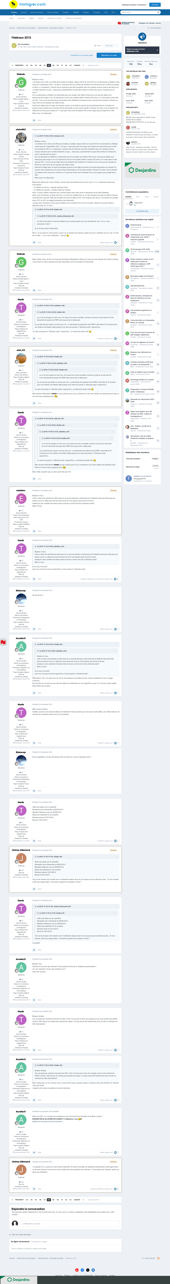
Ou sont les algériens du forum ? (142, 342)
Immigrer (86, 12)
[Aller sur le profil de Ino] (127, 390)
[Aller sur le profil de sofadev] (127, 236)
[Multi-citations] (34, 120)
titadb (102, 242)
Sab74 (132, 374)
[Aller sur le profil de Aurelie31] (21, 646)
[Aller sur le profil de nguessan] (127, 287)
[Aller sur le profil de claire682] (21, 137)
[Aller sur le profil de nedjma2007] (127, 381)
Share (98, 45)
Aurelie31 (84, 579)
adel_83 (21, 350)
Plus (113, 12)
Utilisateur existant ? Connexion (134, 5)
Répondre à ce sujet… (32, 1224)
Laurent (133, 431)
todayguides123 (140, 479)
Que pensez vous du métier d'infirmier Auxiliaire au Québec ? (142, 438)
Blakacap (90, 579)
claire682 (21, 129)
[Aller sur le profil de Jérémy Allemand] (21, 858)
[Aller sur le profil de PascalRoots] (127, 277)
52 (66, 65)
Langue (58, 1275)
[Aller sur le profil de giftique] (147, 84)
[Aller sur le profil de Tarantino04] (127, 413)
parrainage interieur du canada (142, 379)
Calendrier (21, 18)
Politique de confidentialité (83, 1275)
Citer (39, 120)
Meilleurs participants (74, 18)
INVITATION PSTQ (137, 286)
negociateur (138, 203)
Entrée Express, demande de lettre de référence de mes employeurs (141, 298)
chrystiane (25, 44)
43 (27, 65)
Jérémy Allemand (21, 850)
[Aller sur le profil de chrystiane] (14, 45)
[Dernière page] (83, 65)
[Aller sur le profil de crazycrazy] (147, 77)
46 (40, 65)
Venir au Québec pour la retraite (142, 372)
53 (70, 65)
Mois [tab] (137, 197)
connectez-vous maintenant (85, 1212)
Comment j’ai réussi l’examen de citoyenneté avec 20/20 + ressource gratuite (142, 237)
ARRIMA (76, 12)
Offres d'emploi (52, 12)
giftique (153, 83)
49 (53, 65)
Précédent (19, 65)
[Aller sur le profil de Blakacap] (21, 599)
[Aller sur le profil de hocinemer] (127, 343)
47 (44, 65)
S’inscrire (155, 5)
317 (22, 370)
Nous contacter (101, 1275)
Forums (14, 12)
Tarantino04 (134, 418)
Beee (132, 367)
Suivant (77, 65)
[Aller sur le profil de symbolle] (127, 321)
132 (22, 511)
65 (22, 611)
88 (22, 658)
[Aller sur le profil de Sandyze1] (127, 297)
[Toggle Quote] (36, 136)
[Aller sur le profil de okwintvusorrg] (127, 226)
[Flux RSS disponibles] (158, 1258)
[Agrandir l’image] (67, 235)
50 (58, 65)
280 (22, 870)
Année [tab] (147, 197)
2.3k (22, 150)
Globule (21, 74)
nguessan (134, 288)
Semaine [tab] (128, 197)
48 (49, 65)
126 (22, 94)
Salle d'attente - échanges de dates (45, 47)
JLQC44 (133, 357)
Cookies (112, 1275)
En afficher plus (142, 211)
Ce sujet (150, 12)
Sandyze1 (133, 303)
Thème (67, 1275)
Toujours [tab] (156, 197)
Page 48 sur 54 (93, 65)
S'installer (96, 12)
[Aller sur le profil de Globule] (21, 82)
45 (36, 65)
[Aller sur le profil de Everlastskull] (127, 260)
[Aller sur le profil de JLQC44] (127, 353)
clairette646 (136, 83)
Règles (31, 18)
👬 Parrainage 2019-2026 (140, 249)
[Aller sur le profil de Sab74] (127, 373)
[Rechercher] (158, 12)
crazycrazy (154, 76)
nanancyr (133, 404)
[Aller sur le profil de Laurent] (127, 427)
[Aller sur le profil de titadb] (21, 307)
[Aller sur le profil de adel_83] (21, 358)
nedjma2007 (134, 382)
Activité (23, 12)
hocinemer (134, 345)
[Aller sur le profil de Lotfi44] (127, 333)
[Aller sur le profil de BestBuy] (127, 437)
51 (62, 65)
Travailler (66, 12)
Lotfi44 (133, 337)
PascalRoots (134, 278)
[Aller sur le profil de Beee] (127, 363)
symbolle (133, 325)
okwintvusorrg (135, 225)
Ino (131, 394)
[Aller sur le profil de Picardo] (127, 311)
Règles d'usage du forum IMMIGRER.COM (136, 50)
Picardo (133, 315)
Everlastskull (134, 268)
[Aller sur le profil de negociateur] (131, 204)
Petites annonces (37, 12)
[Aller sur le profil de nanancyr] (127, 400)
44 (31, 65)
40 (22, 320)
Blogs (12, 18)
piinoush (133, 252)
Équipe (40, 18)
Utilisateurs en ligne (54, 18)
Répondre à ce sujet (109, 55)
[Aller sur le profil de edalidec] (21, 498)
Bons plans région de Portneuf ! (142, 276)
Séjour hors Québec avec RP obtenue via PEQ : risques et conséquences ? (141, 414)
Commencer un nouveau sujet (81, 55)
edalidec (20, 490)
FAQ (105, 12)
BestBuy (133, 443)
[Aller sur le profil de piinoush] (127, 250)
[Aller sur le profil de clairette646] (128, 84)
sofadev (133, 242)
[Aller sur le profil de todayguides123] (129, 478)
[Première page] (12, 65)
